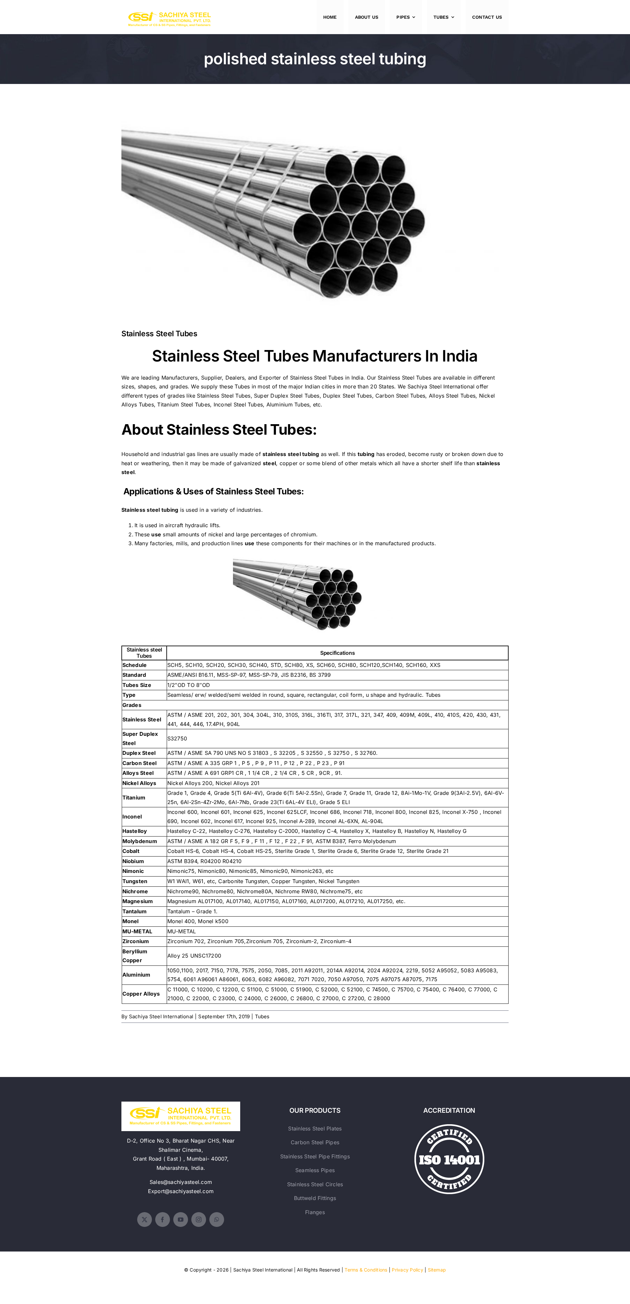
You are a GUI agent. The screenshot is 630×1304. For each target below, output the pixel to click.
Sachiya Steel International (441, 386)
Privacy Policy (407, 1270)
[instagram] (198, 1219)
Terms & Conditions (366, 1270)
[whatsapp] (216, 1219)
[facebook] (162, 1219)
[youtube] (180, 1219)
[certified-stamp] (449, 1127)
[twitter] (144, 1219)
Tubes (262, 1016)
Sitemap (437, 1270)
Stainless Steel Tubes (315, 213)
